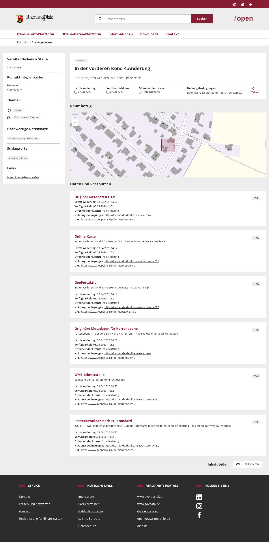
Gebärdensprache (90, 511)
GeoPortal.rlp (85, 283)
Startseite (22, 42)
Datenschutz (87, 526)
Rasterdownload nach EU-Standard (103, 421)
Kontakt (172, 34)
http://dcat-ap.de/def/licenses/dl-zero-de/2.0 (131, 261)
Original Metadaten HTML (95, 197)
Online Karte (85, 237)
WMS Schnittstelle (89, 375)
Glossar (24, 511)
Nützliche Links (100, 486)
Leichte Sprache (89, 519)
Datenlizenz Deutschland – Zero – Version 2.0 (214, 92)
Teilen (255, 92)
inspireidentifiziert (18, 158)
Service (33, 486)
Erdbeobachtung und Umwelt (23, 138)
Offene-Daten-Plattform (81, 34)
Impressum (86, 497)
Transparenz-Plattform (35, 34)
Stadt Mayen (15, 90)
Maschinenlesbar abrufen (23, 177)
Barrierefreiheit (89, 504)
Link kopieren (250, 464)
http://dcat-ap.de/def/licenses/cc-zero (127, 215)
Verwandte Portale (161, 486)
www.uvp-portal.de (150, 497)
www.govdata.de (148, 504)
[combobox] (143, 18)
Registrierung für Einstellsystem (41, 519)
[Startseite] (34, 18)
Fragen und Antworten (34, 504)
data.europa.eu (147, 511)
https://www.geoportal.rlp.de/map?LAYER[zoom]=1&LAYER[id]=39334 (123, 311)
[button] (75, 117)
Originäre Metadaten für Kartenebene (106, 329)
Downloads (149, 34)
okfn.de (142, 526)
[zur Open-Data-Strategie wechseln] (243, 18)
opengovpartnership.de (153, 519)
